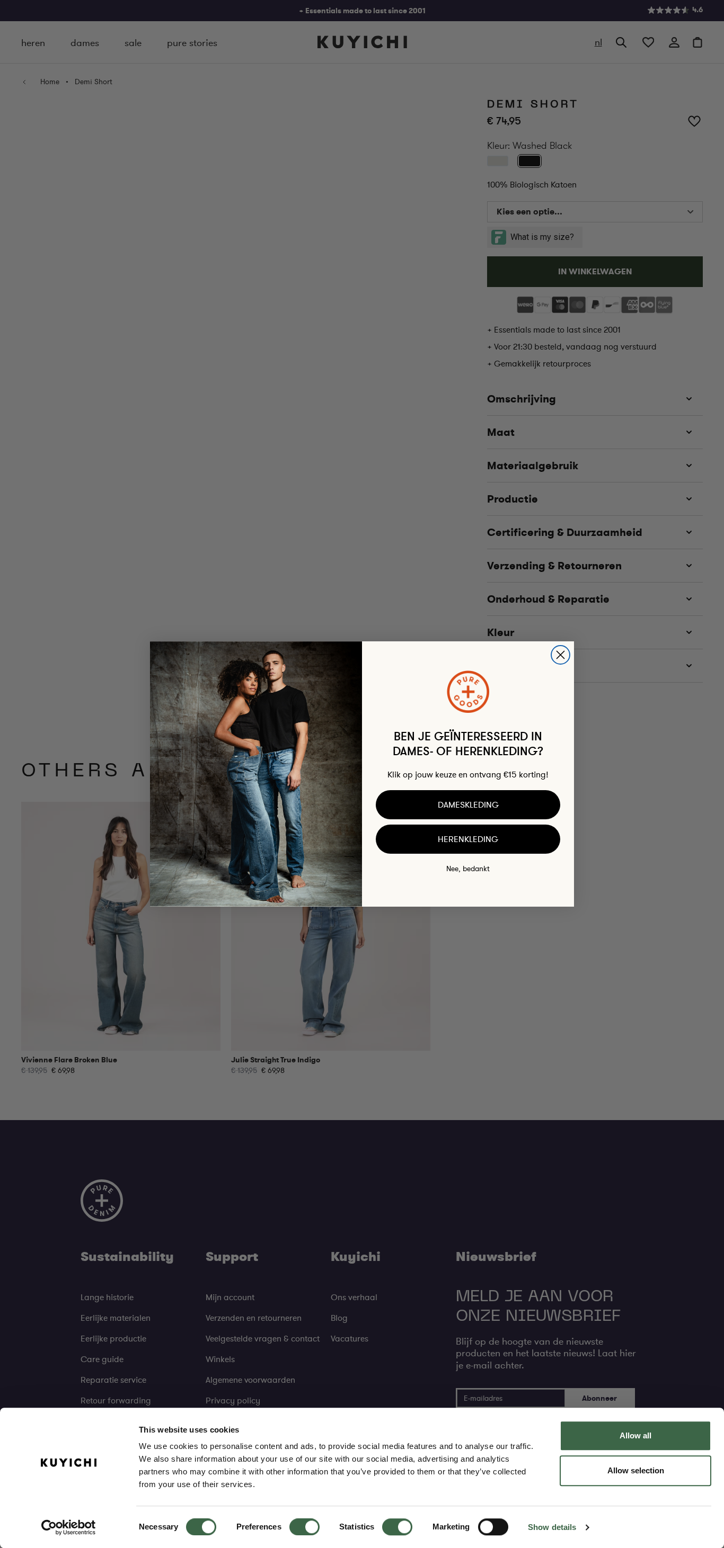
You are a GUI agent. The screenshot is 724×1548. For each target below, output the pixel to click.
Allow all (635, 1435)
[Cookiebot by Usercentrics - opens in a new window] (68, 1527)
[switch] (304, 1526)
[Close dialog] (560, 655)
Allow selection (635, 1470)
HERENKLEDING (468, 839)
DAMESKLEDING (468, 804)
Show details (552, 1527)
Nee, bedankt (468, 868)
